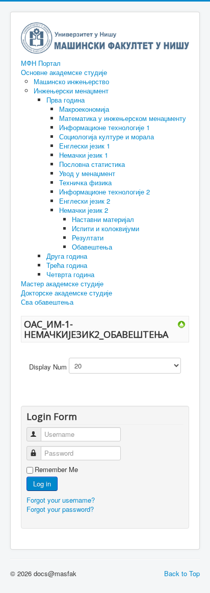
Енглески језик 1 (84, 146)
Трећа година (66, 265)
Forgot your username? (61, 500)
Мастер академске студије (62, 283)
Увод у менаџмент (87, 173)
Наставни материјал (103, 219)
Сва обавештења (47, 302)
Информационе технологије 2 (104, 191)
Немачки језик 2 (83, 210)
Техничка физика (85, 182)
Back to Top (182, 573)
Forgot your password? (60, 509)
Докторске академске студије (66, 293)
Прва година (65, 100)
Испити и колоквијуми (105, 228)
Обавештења (92, 247)
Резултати (87, 237)
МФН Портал (41, 63)
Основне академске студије (64, 72)
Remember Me (56, 469)
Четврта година (70, 274)
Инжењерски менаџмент (71, 90)
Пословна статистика (92, 164)
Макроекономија (84, 109)
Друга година (66, 256)
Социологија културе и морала (106, 136)
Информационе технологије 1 (104, 127)
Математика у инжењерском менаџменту (122, 118)
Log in (42, 483)
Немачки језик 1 (83, 155)
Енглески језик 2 (84, 201)
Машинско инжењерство (71, 81)
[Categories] (181, 324)
